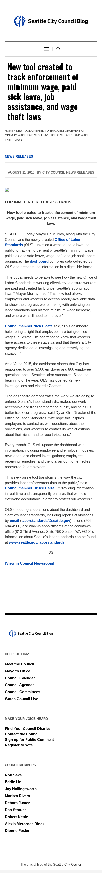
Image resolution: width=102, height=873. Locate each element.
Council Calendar (20, 678)
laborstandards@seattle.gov (45, 520)
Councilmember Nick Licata (28, 326)
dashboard (39, 261)
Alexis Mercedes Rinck (24, 824)
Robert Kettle (16, 817)
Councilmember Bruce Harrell (30, 488)
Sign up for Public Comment (29, 739)
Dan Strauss (15, 810)
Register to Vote (19, 745)
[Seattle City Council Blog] (51, 21)
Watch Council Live (21, 699)
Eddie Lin (13, 782)
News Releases (19, 156)
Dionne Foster (17, 830)
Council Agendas (19, 685)
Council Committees (22, 692)
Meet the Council (19, 664)
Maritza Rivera (17, 796)
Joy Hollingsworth (21, 789)
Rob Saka (13, 775)
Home (9, 130)
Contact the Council (22, 734)
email (14, 520)
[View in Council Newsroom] (29, 563)
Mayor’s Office (17, 671)
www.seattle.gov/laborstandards (37, 542)
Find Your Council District (27, 729)
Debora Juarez (17, 803)
